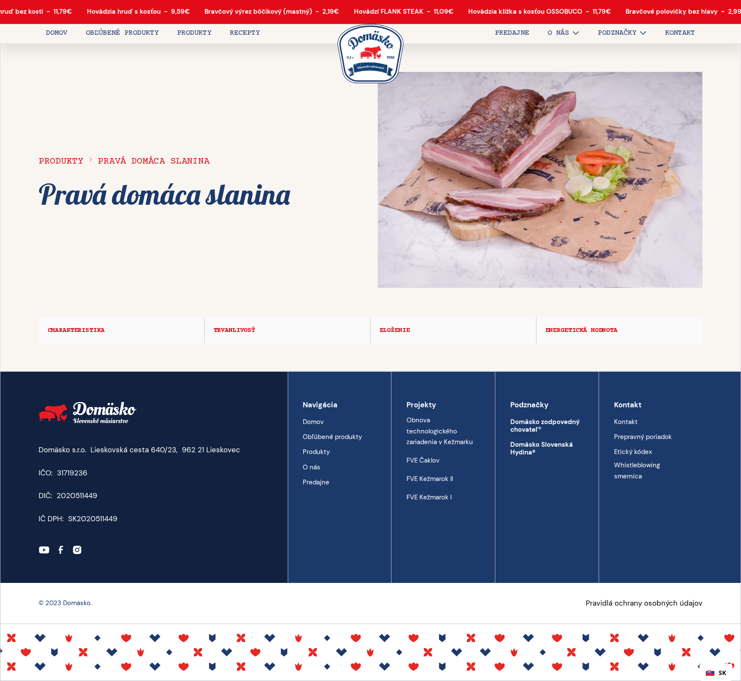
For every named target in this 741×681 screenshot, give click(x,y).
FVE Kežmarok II (430, 479)
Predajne (316, 482)
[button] (563, 34)
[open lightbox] (540, 180)
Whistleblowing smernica (637, 471)
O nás (311, 467)
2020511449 (77, 495)
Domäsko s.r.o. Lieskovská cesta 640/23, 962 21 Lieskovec (139, 449)
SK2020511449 (92, 518)
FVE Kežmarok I (429, 497)
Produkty (61, 161)
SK (722, 673)
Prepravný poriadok (643, 437)
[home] (370, 54)
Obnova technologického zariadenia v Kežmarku (440, 430)
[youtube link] (44, 550)
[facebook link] (60, 550)
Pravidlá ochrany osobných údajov (644, 603)
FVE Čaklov (423, 460)
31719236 (72, 473)
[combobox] (715, 672)
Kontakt (626, 422)
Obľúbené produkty (332, 437)
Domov (313, 422)
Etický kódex (633, 452)
